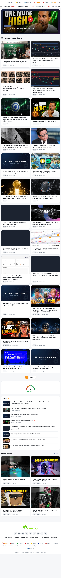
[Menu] (2, 2)
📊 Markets (27, 2)
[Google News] (22, 533)
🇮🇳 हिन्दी (21, 545)
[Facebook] (19, 533)
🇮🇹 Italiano (42, 545)
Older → (32, 377)
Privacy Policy (34, 537)
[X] (15, 533)
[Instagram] (26, 533)
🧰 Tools (45, 2)
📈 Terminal (37, 2)
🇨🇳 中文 (16, 545)
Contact (16, 537)
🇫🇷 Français (40, 543)
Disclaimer (54, 537)
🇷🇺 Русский (47, 543)
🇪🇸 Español (12, 543)
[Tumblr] (41, 533)
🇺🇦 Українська (30, 548)
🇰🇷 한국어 (10, 545)
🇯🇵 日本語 (4, 545)
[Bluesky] (45, 533)
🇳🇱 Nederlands (56, 545)
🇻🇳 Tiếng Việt (35, 545)
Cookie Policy (24, 537)
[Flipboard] (38, 533)
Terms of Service (44, 537)
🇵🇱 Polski (48, 545)
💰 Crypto (19, 2)
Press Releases (8, 537)
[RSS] (30, 533)
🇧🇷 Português (19, 543)
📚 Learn (53, 2)
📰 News (10, 2)
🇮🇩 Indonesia (55, 543)
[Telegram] (34, 533)
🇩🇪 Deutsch (33, 543)
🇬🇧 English (5, 543)
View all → (57, 453)
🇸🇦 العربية (28, 545)
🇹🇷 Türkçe (27, 543)
